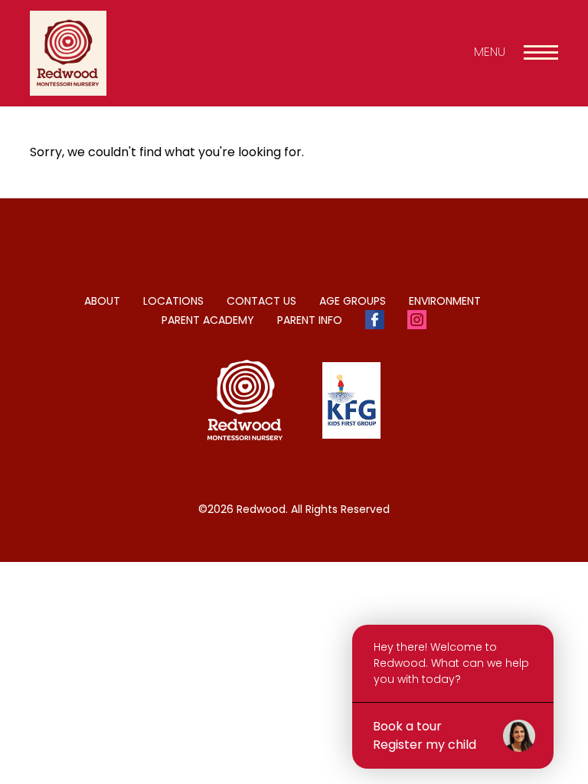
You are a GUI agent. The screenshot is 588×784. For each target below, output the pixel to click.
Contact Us (261, 301)
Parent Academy (208, 320)
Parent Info (309, 320)
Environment (445, 301)
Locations (173, 301)
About (102, 301)
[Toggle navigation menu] (541, 52)
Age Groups (352, 301)
